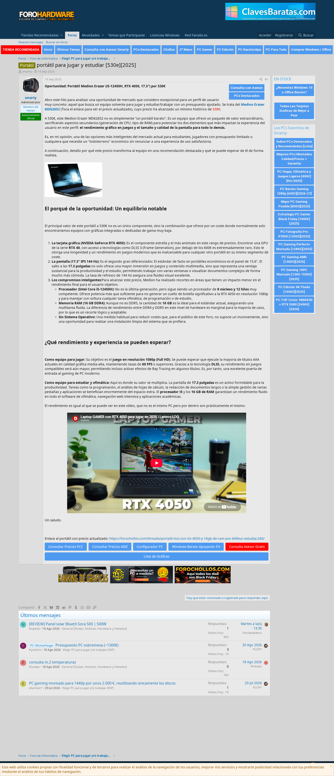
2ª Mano (186, 50)
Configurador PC (150, 546)
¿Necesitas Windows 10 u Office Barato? (294, 90)
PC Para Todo (276, 50)
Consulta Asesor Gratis (247, 546)
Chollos (169, 50)
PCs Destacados (146, 50)
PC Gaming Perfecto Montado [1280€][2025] (294, 246)
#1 (266, 79)
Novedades (91, 35)
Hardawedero (252, 633)
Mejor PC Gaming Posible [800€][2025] (294, 204)
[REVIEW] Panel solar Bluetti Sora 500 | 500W (67, 623)
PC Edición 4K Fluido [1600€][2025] (294, 289)
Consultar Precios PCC (65, 546)
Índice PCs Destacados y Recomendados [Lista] (294, 144)
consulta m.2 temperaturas (52, 662)
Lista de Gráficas (156, 556)
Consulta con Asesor (247, 88)
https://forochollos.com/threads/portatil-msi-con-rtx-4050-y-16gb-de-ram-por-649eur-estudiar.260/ (187, 538)
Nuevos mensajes (30, 42)
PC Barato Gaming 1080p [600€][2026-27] (294, 191)
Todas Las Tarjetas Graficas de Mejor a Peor (294, 110)
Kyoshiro (35, 650)
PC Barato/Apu (249, 50)
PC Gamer (204, 50)
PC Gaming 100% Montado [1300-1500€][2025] (294, 274)
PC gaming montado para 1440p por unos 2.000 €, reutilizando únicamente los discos (102, 683)
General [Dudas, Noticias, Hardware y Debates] (94, 629)
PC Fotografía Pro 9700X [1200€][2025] (294, 234)
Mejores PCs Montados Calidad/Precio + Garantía (294, 158)
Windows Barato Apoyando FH (196, 546)
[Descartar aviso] (330, 767)
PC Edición (225, 50)
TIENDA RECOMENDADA (21, 50)
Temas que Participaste (126, 35)
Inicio (48, 50)
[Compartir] (261, 79)
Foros (72, 35)
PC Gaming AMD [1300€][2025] (294, 259)
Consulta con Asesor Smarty (107, 50)
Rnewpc (34, 667)
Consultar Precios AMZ (110, 546)
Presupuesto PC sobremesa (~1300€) (86, 645)
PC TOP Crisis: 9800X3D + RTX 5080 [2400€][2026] (294, 304)
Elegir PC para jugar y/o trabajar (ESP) (88, 650)
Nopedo (34, 629)
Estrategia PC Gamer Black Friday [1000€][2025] (294, 219)
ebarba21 (35, 688)
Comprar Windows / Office (311, 50)
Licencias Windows (165, 35)
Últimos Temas (68, 50)
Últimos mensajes (40, 615)
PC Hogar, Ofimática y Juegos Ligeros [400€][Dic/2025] (294, 176)
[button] (41, 35)
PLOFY (257, 649)
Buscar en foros (57, 42)
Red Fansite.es (196, 35)
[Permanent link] (169, 209)
